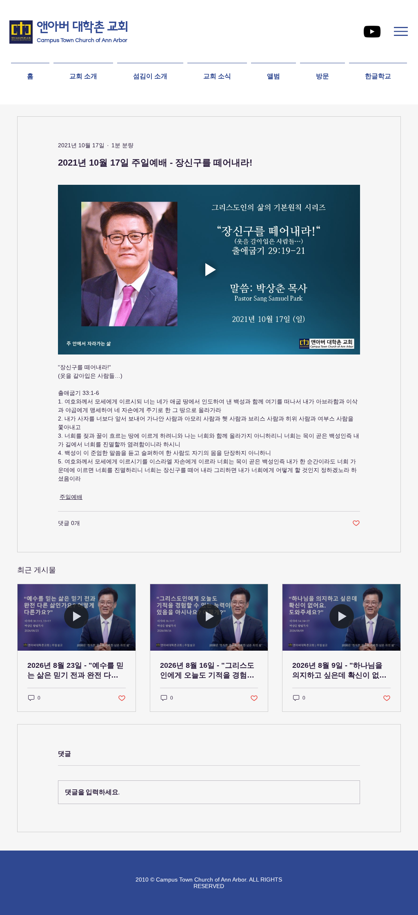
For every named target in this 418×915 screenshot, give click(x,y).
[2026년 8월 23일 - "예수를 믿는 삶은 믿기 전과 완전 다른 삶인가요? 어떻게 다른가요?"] (77, 617)
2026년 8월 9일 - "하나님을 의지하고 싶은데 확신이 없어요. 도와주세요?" (339, 670)
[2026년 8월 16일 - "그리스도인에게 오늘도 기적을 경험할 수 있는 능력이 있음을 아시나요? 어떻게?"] (209, 617)
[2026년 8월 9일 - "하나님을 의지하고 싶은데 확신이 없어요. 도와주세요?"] (341, 617)
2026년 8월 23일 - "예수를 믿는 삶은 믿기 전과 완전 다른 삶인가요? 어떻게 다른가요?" (76, 670)
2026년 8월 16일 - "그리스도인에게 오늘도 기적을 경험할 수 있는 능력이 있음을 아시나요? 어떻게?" (208, 670)
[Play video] (209, 269)
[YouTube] (372, 31)
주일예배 (71, 497)
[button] (401, 31)
